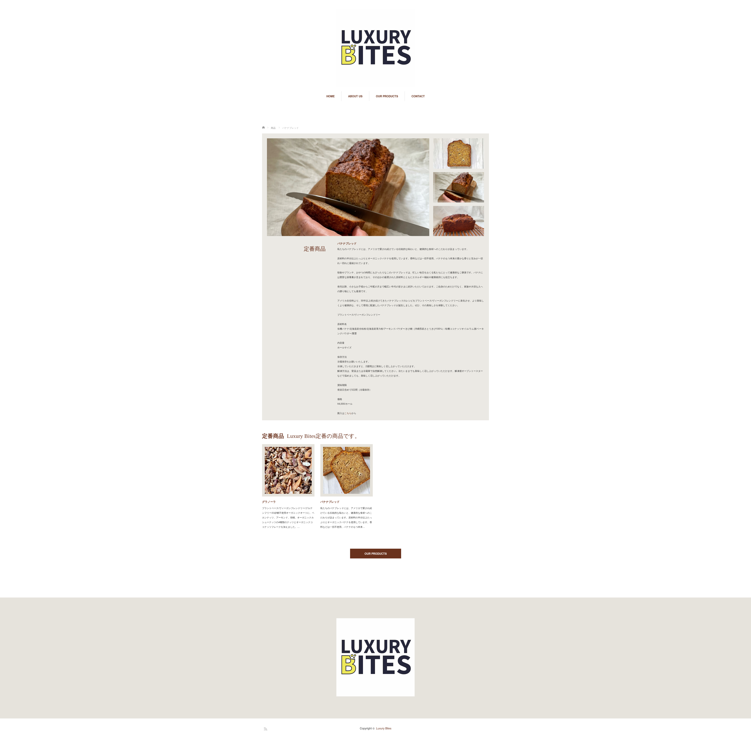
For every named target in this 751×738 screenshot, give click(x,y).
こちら (347, 413)
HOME (330, 96)
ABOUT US (355, 96)
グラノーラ (269, 502)
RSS (265, 728)
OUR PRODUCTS (387, 96)
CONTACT (418, 96)
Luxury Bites (383, 728)
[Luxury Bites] (375, 48)
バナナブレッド (330, 502)
